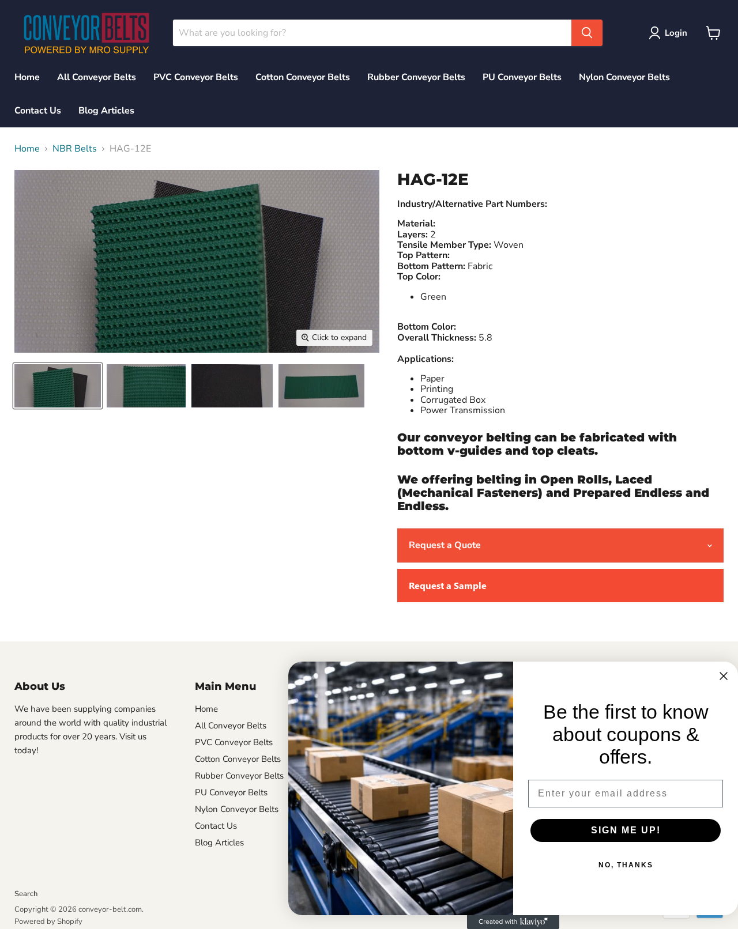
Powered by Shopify (48, 921)
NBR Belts (74, 148)
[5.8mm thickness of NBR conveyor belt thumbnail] (232, 386)
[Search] (587, 33)
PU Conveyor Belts (522, 77)
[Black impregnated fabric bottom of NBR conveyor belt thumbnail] (146, 386)
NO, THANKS (625, 865)
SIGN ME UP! (626, 830)
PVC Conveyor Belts (195, 77)
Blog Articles (106, 110)
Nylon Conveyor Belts (624, 77)
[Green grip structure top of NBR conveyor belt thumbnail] (57, 386)
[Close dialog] (723, 676)
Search (25, 894)
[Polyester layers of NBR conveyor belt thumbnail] (321, 386)
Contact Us (37, 110)
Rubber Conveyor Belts (416, 77)
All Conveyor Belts (96, 77)
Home (27, 77)
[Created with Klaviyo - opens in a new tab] (513, 922)
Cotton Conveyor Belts (302, 77)
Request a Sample (448, 585)
